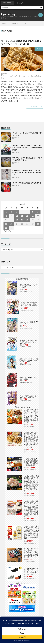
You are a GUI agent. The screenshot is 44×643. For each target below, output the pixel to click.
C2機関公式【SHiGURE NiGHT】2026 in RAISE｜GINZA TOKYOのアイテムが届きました (27, 172)
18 (22, 220)
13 (33, 216)
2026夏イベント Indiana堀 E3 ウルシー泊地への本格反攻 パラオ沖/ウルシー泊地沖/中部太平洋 (27, 147)
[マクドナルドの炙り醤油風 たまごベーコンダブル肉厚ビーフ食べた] (6, 162)
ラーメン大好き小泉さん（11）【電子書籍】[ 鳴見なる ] (29, 396)
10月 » (10, 231)
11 (22, 216)
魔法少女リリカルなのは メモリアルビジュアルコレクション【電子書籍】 (29, 342)
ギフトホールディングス (10, 76)
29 (6, 228)
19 (27, 220)
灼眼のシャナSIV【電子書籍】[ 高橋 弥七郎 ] (29, 378)
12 (27, 216)
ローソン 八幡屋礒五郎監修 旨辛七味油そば (26, 183)
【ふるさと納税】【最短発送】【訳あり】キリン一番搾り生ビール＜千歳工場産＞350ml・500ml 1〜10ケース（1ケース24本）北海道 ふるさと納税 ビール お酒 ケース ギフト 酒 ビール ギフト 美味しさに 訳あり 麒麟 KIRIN (31, 532)
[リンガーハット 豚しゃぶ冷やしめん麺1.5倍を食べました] (6, 137)
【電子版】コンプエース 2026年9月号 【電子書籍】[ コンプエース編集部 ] (29, 285)
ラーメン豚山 (29, 76)
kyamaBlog (8, 14)
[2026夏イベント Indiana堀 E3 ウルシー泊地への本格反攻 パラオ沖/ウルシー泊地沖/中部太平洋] (6, 149)
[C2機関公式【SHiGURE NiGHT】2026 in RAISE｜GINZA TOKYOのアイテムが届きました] (6, 174)
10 (17, 216)
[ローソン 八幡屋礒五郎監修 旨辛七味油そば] (6, 187)
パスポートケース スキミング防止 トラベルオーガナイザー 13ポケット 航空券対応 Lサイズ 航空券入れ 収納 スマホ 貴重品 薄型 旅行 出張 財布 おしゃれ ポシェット (31, 553)
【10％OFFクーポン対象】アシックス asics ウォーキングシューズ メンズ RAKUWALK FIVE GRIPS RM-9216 (31, 571)
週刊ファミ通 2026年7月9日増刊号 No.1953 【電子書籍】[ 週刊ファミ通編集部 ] (29, 304)
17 (17, 220)
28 (38, 224)
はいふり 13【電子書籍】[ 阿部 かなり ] (29, 322)
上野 (36, 76)
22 (6, 224)
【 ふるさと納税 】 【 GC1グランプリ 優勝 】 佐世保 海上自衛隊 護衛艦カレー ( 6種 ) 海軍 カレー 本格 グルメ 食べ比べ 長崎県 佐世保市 (31, 461)
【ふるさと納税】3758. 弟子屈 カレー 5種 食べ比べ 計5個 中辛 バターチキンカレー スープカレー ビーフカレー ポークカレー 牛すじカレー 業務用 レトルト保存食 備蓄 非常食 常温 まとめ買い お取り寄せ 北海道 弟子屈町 (31, 416)
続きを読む (34, 106)
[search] (41, 7)
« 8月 (5, 231)
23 (11, 224)
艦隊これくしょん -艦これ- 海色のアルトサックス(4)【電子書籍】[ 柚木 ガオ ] (29, 360)
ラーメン (21, 76)
